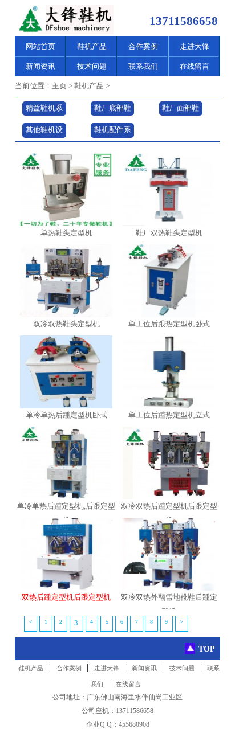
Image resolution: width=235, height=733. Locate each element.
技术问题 (92, 66)
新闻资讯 (40, 66)
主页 (59, 86)
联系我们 (143, 66)
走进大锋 (194, 46)
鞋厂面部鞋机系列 (180, 110)
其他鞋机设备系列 (44, 132)
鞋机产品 (92, 46)
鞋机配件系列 (112, 132)
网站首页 (40, 46)
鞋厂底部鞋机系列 (112, 110)
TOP (206, 648)
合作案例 (143, 46)
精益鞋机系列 (44, 110)
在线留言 (194, 66)
